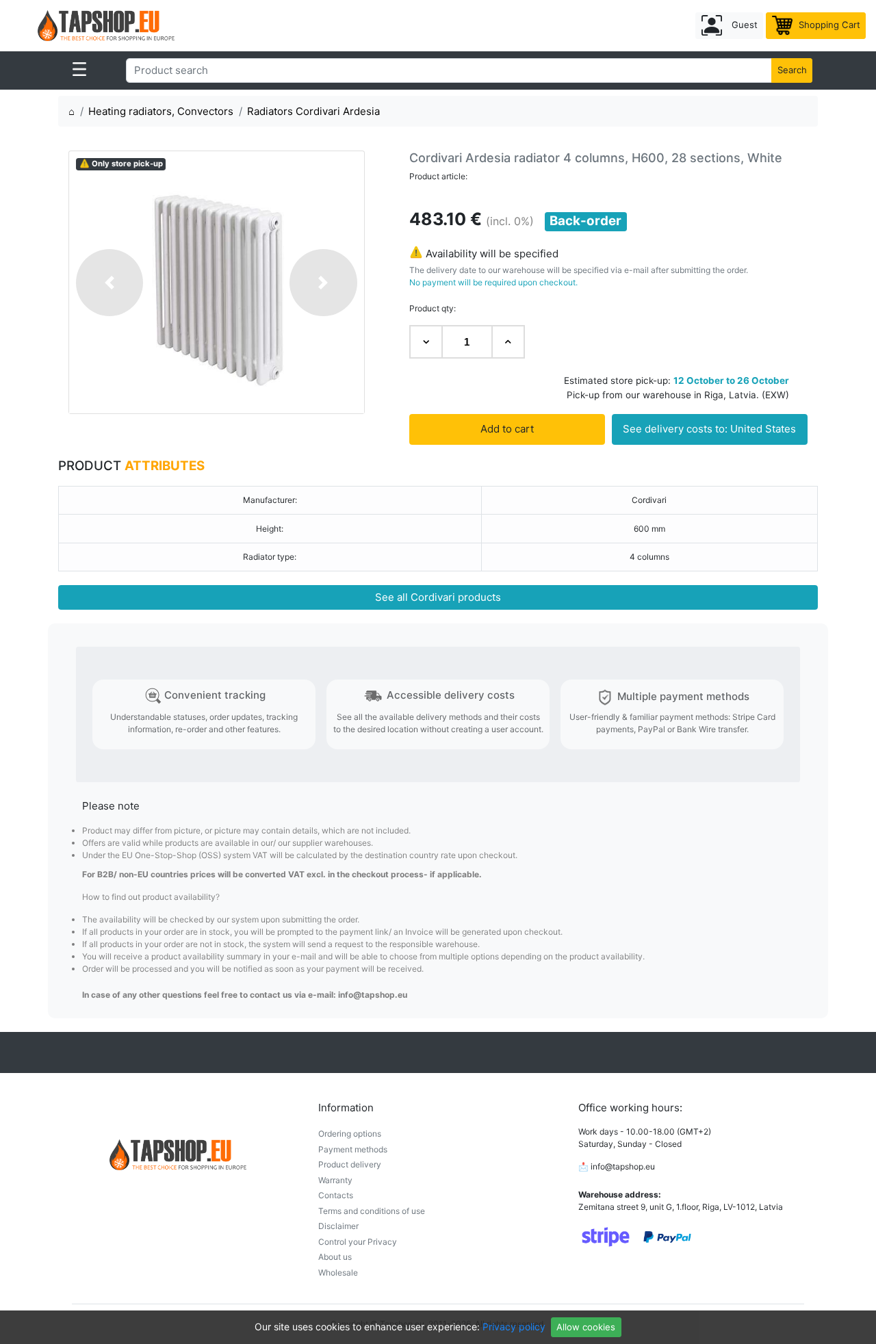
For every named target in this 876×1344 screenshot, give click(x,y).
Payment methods (352, 1149)
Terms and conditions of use (371, 1211)
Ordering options (349, 1133)
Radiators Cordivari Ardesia (313, 111)
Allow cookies (585, 1326)
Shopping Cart (828, 24)
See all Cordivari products (438, 597)
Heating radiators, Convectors (160, 111)
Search (792, 69)
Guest (743, 24)
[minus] (426, 341)
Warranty (335, 1180)
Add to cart (507, 428)
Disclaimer (338, 1226)
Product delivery (349, 1164)
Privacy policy (513, 1326)
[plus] (508, 341)
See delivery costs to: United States (709, 428)
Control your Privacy (357, 1242)
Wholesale (338, 1272)
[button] (109, 281)
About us (335, 1257)
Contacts (335, 1195)
